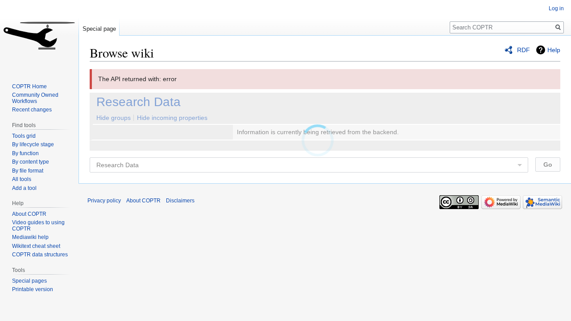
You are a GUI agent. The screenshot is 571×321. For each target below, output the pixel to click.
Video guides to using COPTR (38, 225)
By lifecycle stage (33, 144)
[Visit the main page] (39, 35)
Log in (556, 8)
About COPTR (29, 214)
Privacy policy (104, 201)
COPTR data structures (40, 254)
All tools (21, 179)
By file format (27, 171)
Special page (99, 28)
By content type (30, 162)
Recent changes (32, 110)
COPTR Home (29, 86)
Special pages (29, 281)
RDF (523, 50)
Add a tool (24, 188)
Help (553, 50)
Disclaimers (180, 201)
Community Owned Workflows (35, 98)
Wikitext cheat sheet (36, 246)
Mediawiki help (30, 237)
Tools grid (24, 136)
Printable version (32, 289)
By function (25, 153)
